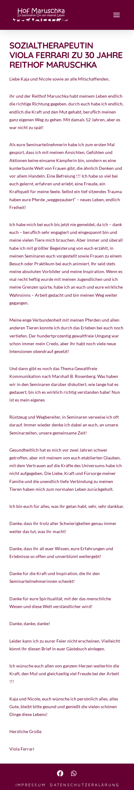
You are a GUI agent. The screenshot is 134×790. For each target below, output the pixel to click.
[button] (116, 14)
